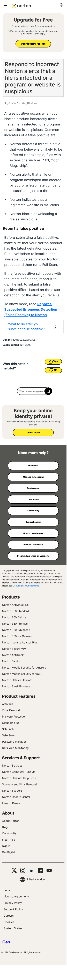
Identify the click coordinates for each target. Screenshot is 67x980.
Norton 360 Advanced (16, 630)
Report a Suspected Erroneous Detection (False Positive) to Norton (30, 309)
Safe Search (9, 735)
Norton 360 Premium (15, 623)
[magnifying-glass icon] (48, 391)
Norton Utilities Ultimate (17, 680)
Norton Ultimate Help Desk (19, 778)
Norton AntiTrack (13, 655)
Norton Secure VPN (14, 648)
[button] (22, 5)
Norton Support (12, 790)
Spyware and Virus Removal (19, 784)
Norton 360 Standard (15, 611)
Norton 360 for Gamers (17, 636)
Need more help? (33, 452)
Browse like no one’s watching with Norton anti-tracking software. (33, 423)
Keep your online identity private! (33, 413)
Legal (7, 890)
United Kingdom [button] (36, 879)
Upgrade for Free (33, 20)
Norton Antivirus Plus (15, 604)
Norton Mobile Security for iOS (21, 673)
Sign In (6, 846)
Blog (5, 827)
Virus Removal (11, 710)
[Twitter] (14, 870)
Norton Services (12, 765)
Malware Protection (14, 716)
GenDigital (8, 852)
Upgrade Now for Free (33, 43)
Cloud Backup (10, 722)
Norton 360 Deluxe (14, 617)
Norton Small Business (16, 686)
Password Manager (14, 741)
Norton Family (11, 661)
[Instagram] (22, 870)
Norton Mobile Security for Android (24, 667)
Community (9, 833)
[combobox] (33, 391)
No (55, 370)
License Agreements (17, 896)
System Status (13, 928)
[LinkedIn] (31, 870)
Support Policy (13, 909)
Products (11, 597)
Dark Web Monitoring (15, 748)
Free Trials (8, 839)
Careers (9, 915)
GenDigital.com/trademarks (26, 585)
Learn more (33, 432)
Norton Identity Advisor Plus (19, 642)
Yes (55, 361)
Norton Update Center (16, 797)
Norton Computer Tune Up (18, 771)
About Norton (10, 820)
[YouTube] (49, 870)
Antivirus (7, 704)
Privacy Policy (13, 903)
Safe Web (8, 729)
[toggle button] (5, 6)
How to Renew (11, 803)
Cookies (9, 922)
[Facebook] (40, 870)
